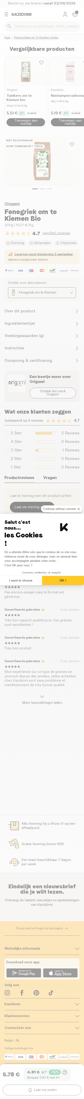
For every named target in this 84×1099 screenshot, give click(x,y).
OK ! (63, 580)
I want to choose (20, 580)
